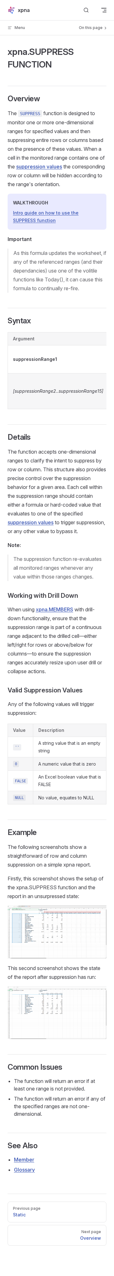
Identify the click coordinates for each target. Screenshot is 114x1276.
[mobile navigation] (103, 10)
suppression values (39, 166)
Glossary (24, 1170)
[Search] (86, 10)
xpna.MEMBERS (54, 609)
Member (24, 1159)
